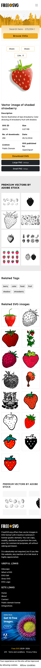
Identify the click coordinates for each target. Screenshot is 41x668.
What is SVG (6, 572)
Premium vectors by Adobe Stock (16, 186)
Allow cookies (27, 665)
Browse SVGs (20, 35)
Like (20, 55)
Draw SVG (5, 578)
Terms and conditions (16, 652)
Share (11, 49)
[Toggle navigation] (36, 5)
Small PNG (20, 169)
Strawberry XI (30, 344)
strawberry (19, 291)
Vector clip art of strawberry (31, 404)
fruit (30, 286)
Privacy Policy (31, 652)
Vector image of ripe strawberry (10, 341)
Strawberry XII (31, 425)
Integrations (6, 606)
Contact (4, 599)
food (22, 286)
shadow (6, 291)
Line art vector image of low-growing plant (31, 319)
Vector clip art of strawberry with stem (10, 320)
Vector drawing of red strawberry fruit (10, 359)
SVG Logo (5, 582)
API (6, 652)
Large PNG (20, 162)
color (14, 286)
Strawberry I (30, 448)
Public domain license (10, 602)
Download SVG (20, 156)
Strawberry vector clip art (10, 425)
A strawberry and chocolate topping (30, 381)
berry (5, 286)
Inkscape (5, 569)
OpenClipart (27, 150)
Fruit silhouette (10, 404)
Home (4, 593)
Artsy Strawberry (31, 363)
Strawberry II (10, 468)
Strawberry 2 (9, 385)
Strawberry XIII (10, 446)
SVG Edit (5, 575)
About (4, 596)
